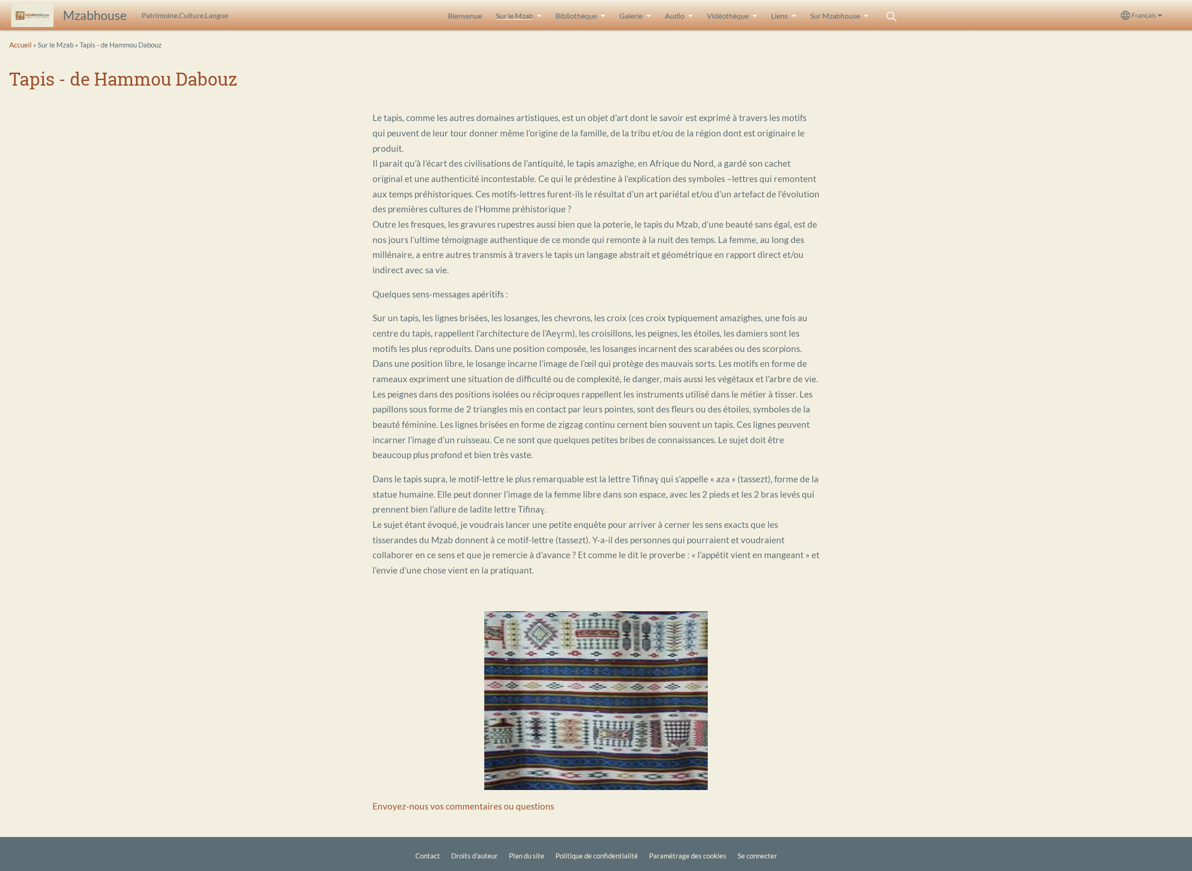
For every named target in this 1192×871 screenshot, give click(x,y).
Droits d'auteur (474, 855)
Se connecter (757, 855)
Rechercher (891, 16)
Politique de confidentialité (596, 855)
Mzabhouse (95, 15)
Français (1143, 15)
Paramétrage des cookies (687, 855)
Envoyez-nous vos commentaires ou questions (463, 806)
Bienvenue (465, 15)
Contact (427, 855)
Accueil (20, 45)
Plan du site (526, 855)
